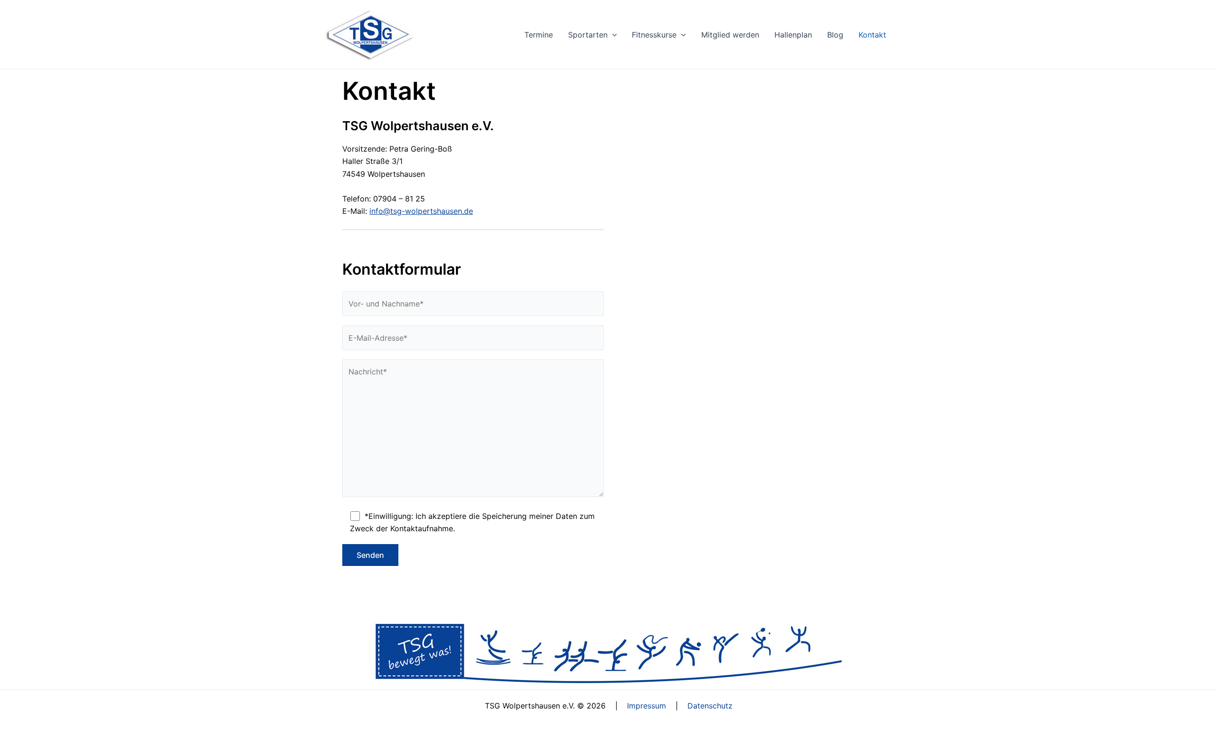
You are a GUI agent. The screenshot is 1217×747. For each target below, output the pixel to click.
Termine (538, 34)
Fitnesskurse (654, 34)
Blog (835, 34)
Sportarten (588, 34)
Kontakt (872, 34)
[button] (612, 35)
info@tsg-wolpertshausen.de (421, 211)
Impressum (646, 705)
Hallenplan (793, 34)
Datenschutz (710, 705)
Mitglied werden (730, 34)
